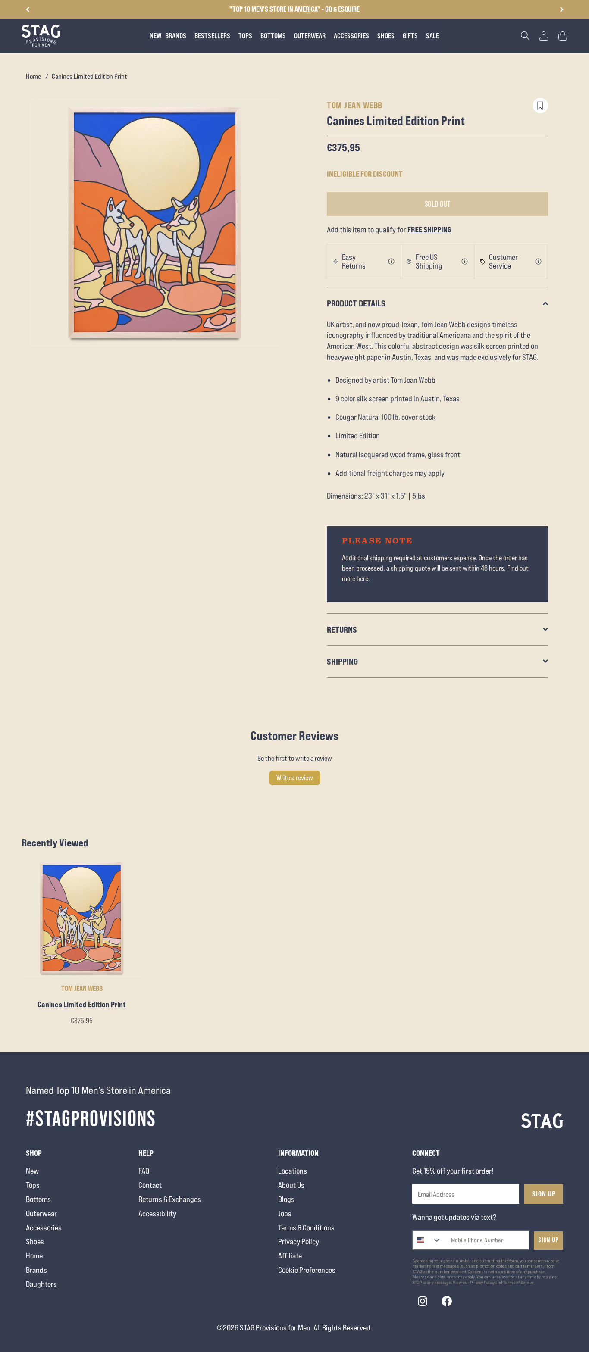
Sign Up (544, 1194)
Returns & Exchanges (169, 1199)
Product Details (356, 303)
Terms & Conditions (306, 1227)
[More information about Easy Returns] (391, 261)
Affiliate (290, 1255)
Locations (292, 1170)
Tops (33, 1185)
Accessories (44, 1227)
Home (33, 76)
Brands (36, 1269)
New (32, 1170)
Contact (150, 1185)
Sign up (548, 1240)
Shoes (35, 1241)
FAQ (143, 1170)
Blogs (286, 1199)
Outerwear (41, 1213)
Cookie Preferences (306, 1269)
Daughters (41, 1284)
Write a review (294, 778)
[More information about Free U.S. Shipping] (465, 261)
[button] (561, 9)
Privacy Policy (298, 1241)
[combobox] (427, 1240)
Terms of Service (518, 1282)
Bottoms (38, 1199)
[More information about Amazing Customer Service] (538, 261)
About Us (291, 1185)
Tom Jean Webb (354, 105)
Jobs (284, 1213)
